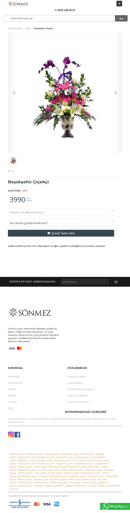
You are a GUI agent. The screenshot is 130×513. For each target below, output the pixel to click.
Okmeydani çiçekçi (58, 476)
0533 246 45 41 (66, 10)
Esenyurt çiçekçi (95, 460)
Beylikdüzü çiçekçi (26, 460)
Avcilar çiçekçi (87, 453)
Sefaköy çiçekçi (25, 482)
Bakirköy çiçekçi (46, 457)
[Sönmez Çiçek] (18, 3)
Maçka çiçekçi (89, 479)
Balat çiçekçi (74, 479)
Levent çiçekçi (40, 466)
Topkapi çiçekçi (41, 479)
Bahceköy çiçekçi (57, 466)
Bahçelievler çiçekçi (27, 457)
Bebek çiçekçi (76, 469)
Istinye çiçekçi (52, 453)
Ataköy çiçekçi (17, 453)
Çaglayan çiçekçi (77, 476)
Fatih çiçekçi (23, 463)
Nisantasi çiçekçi (95, 476)
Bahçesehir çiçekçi (26, 469)
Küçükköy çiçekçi (58, 479)
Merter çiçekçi (24, 479)
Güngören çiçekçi (65, 463)
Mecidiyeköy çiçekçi (90, 472)
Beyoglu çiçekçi (45, 460)
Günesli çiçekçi (41, 482)
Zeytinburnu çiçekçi (77, 466)
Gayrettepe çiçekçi (26, 476)
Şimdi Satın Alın (62, 233)
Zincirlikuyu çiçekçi (34, 453)
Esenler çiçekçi (78, 460)
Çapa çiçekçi (40, 472)
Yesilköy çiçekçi (25, 472)
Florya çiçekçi (61, 469)
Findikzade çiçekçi (93, 469)
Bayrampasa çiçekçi (86, 457)
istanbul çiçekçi (25, 485)
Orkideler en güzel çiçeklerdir (48, 485)
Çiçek (28, 28)
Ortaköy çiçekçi (45, 469)
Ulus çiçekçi (94, 466)
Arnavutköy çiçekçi (69, 453)
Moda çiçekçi (89, 482)
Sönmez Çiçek (15, 28)
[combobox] (61, 212)
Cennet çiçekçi (55, 472)
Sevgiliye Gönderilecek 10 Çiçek (80, 485)
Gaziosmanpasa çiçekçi (43, 463)
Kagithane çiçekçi (83, 463)
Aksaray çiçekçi (61, 460)
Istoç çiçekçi (75, 482)
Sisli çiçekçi (43, 476)
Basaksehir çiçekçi (65, 457)
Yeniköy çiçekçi (71, 472)
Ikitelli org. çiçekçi (59, 482)
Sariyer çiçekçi (24, 466)
